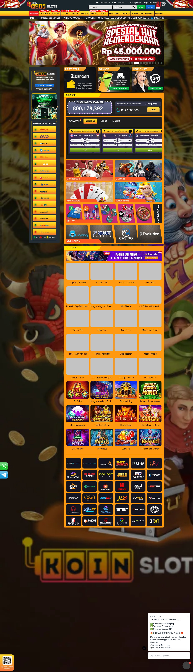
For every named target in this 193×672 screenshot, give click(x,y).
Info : (32, 18)
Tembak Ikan (137, 14)
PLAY (85, 150)
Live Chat (120, 2)
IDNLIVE (75, 14)
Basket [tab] (104, 121)
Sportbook (44, 14)
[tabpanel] (115, 141)
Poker (94, 14)
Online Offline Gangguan (45, 237)
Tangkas (126, 14)
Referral (149, 14)
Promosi (159, 14)
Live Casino (114, 14)
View (153, 107)
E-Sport (56, 14)
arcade (84, 14)
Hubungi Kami (135, 2)
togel (104, 14)
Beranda (34, 14)
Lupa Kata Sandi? (151, 2)
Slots (65, 14)
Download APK (104, 2)
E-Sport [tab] (116, 121)
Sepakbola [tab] (90, 121)
